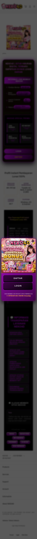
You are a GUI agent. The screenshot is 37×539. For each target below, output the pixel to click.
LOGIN (18, 286)
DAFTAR (18, 278)
